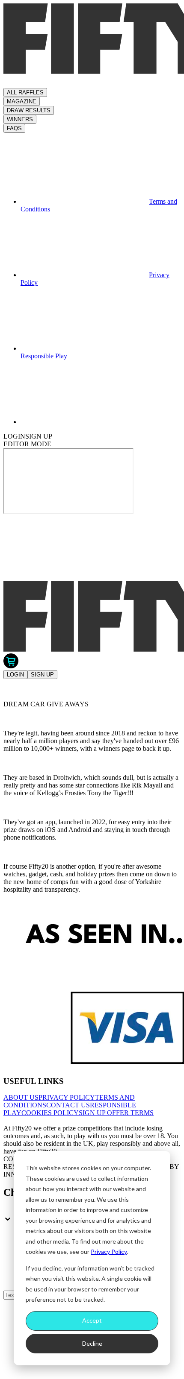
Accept (92, 1320)
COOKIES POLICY (50, 1112)
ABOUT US (21, 1097)
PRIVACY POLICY (67, 1097)
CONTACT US (68, 1105)
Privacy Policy (109, 1251)
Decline (92, 1343)
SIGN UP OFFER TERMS (116, 1112)
